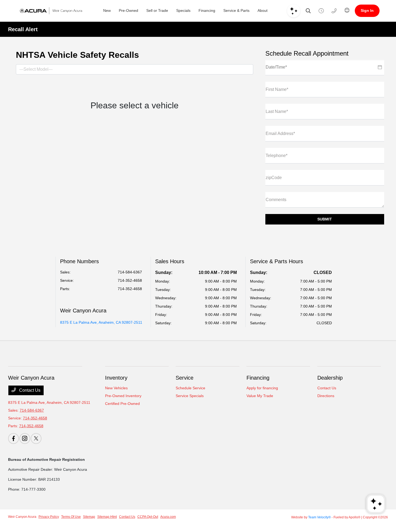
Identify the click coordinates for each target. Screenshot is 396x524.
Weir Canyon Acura (22, 517)
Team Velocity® (319, 517)
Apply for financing (262, 388)
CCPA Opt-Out (147, 517)
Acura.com (168, 517)
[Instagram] (24, 438)
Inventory (116, 378)
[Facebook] (13, 438)
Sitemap (89, 517)
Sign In (367, 10)
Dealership (330, 378)
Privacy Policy (49, 517)
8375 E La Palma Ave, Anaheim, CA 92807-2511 (101, 322)
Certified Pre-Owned (122, 403)
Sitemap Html (107, 517)
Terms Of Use (71, 517)
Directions (325, 396)
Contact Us (29, 390)
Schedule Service (190, 388)
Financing (257, 378)
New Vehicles (116, 388)
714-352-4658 (130, 280)
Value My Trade (259, 396)
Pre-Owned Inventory (123, 396)
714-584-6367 (130, 272)
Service (184, 378)
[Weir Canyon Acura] (50, 11)
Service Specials (190, 396)
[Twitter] (36, 438)
